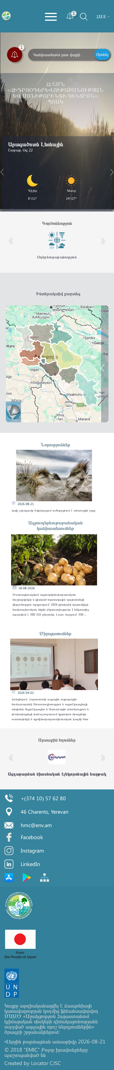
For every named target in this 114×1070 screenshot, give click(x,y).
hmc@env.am (36, 825)
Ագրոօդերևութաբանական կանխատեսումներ (55, 525)
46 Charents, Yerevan (44, 811)
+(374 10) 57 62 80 (43, 798)
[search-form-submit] (78, 22)
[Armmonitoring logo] (6, 16)
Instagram (32, 850)
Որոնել (102, 54)
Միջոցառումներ (55, 633)
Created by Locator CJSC (32, 1062)
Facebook (32, 837)
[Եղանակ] (107, 328)
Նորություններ (55, 444)
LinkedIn (30, 863)
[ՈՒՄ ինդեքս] (107, 342)
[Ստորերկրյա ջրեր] (107, 378)
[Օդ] (107, 364)
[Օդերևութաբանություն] (107, 392)
